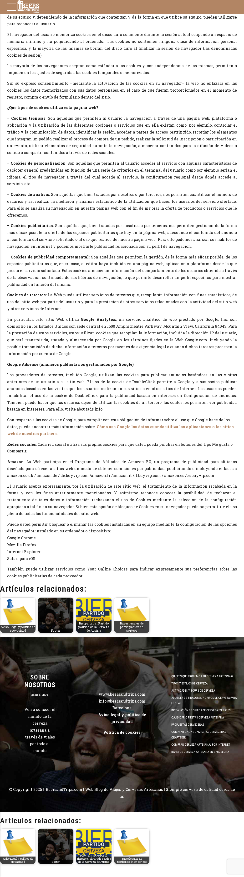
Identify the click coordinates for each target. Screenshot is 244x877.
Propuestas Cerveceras (187, 724)
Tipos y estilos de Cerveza (189, 683)
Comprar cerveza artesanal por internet (200, 744)
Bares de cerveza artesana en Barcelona (200, 751)
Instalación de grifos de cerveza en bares (200, 710)
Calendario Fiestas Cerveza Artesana (197, 717)
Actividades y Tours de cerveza (193, 690)
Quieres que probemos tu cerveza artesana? (202, 676)
